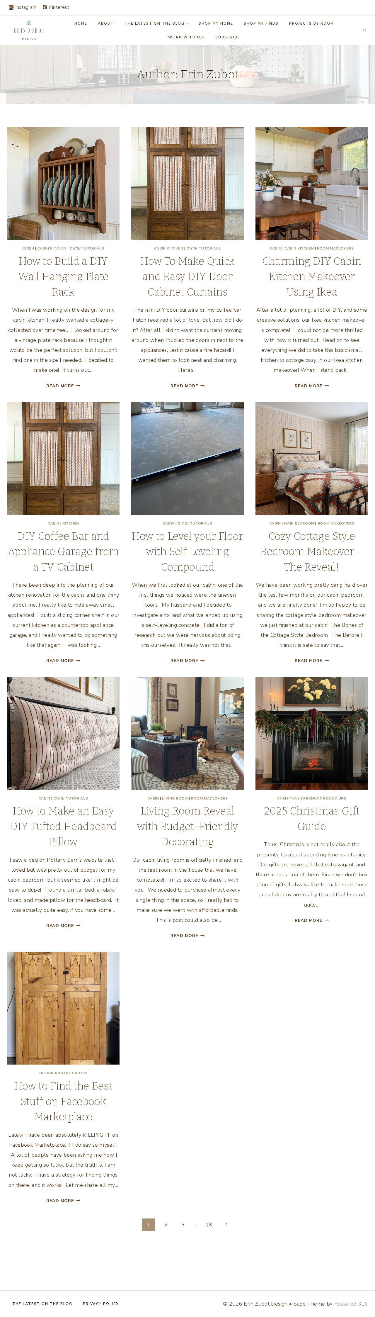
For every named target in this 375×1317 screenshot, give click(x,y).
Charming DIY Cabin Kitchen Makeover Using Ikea (311, 276)
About (106, 23)
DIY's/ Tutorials (87, 248)
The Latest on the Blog (42, 1303)
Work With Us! (186, 37)
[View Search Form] (364, 30)
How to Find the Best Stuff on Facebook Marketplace (63, 1101)
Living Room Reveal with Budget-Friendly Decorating (187, 826)
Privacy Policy (101, 1303)
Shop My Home (216, 23)
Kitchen (70, 523)
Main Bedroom (299, 523)
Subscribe (227, 37)
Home (80, 23)
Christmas (288, 798)
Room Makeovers (335, 248)
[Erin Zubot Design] (28, 31)
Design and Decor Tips (63, 1073)
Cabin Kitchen (52, 248)
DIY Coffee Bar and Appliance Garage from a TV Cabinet (63, 551)
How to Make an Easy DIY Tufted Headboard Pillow (63, 826)
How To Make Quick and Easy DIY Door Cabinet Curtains (187, 276)
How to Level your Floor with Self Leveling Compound (187, 551)
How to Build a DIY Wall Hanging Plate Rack (63, 276)
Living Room (175, 798)
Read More (63, 386)
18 (209, 1224)
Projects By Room (311, 23)
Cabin (28, 248)
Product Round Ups (324, 798)
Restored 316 (351, 1303)
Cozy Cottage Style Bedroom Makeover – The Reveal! (311, 551)
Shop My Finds (261, 23)
